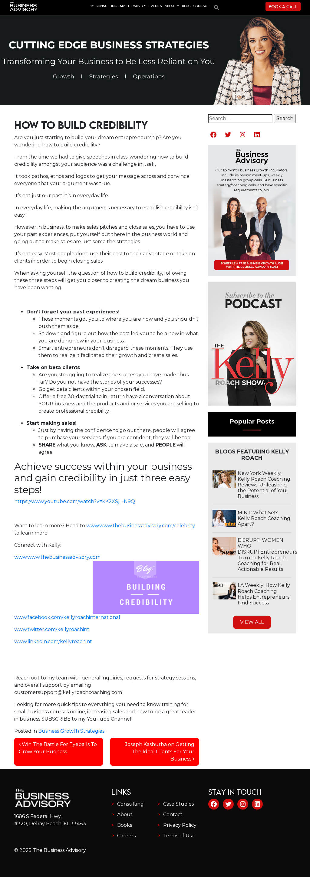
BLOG (186, 6)
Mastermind (131, 6)
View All (252, 622)
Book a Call (283, 6)
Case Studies (178, 804)
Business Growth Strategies (71, 731)
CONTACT (201, 6)
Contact (173, 814)
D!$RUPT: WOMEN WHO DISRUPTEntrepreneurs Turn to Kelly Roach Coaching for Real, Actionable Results (267, 554)
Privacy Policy (179, 825)
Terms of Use (179, 836)
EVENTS (155, 6)
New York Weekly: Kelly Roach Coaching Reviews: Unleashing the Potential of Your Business (264, 484)
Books (124, 825)
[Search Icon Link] (215, 5)
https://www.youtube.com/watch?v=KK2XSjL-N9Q (74, 501)
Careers (126, 836)
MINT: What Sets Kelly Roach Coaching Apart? (264, 518)
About (125, 814)
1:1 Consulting (103, 6)
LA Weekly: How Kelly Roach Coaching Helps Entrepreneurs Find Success (264, 594)
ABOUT (170, 6)
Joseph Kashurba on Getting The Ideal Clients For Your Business (159, 751)
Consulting (130, 804)
